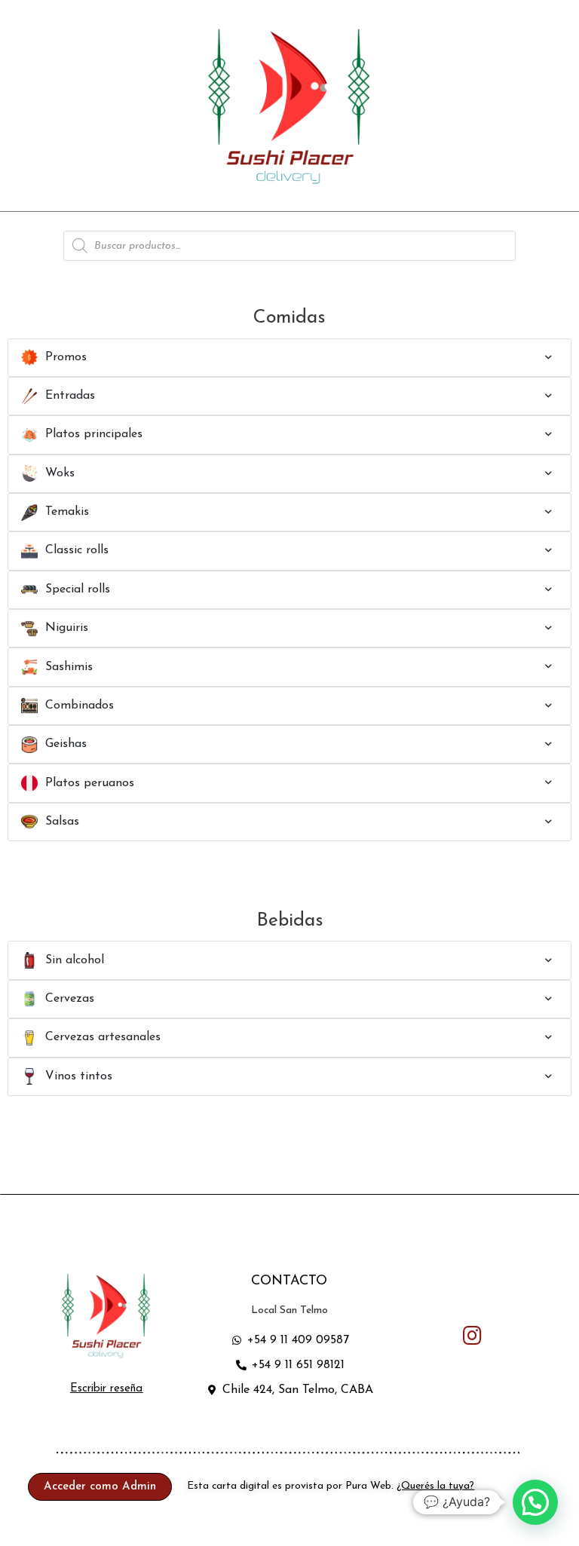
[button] (106, 1389)
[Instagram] (472, 1336)
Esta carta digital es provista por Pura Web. (330, 1486)
